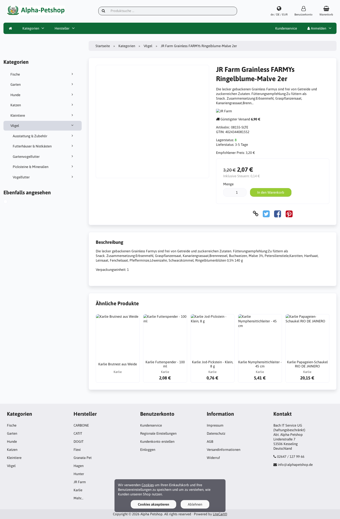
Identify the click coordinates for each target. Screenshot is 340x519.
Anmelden (318, 28)
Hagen (78, 466)
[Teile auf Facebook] (277, 213)
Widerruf (213, 458)
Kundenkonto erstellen (157, 441)
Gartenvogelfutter (26, 157)
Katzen (15, 105)
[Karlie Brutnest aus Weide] (117, 336)
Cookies (148, 485)
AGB (210, 441)
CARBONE (81, 425)
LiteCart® (220, 514)
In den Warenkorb (270, 192)
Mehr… (78, 498)
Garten (15, 84)
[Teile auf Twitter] (266, 213)
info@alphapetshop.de (295, 465)
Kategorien (30, 28)
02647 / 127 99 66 (290, 456)
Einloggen (147, 450)
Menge (228, 184)
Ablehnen (195, 504)
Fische (15, 74)
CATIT (78, 433)
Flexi (77, 450)
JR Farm (80, 482)
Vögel (14, 126)
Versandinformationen (223, 450)
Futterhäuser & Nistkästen (32, 146)
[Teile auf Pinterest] (289, 213)
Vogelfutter (21, 177)
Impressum (215, 425)
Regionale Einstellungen (158, 433)
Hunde (15, 95)
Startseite (103, 46)
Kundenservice (286, 28)
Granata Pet (83, 458)
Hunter (79, 474)
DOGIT (78, 441)
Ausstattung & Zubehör (30, 136)
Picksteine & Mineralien (30, 167)
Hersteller (62, 28)
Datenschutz (216, 433)
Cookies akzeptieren (153, 504)
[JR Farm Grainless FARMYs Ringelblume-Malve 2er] (9, 202)
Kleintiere (17, 115)
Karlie (78, 490)
